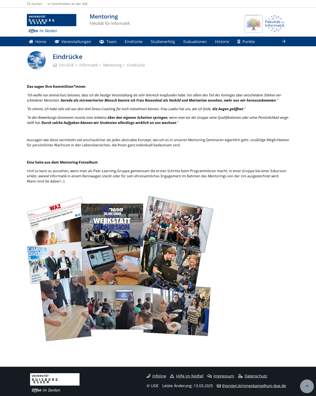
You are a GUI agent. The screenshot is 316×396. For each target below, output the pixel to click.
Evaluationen (195, 41)
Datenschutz (256, 376)
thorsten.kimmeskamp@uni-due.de (254, 385)
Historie (222, 41)
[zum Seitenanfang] (307, 386)
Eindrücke (134, 41)
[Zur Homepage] (51, 23)
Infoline (159, 376)
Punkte (248, 41)
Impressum (223, 376)
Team (111, 41)
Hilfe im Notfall (190, 376)
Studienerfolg (163, 41)
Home (40, 41)
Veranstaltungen (76, 41)
